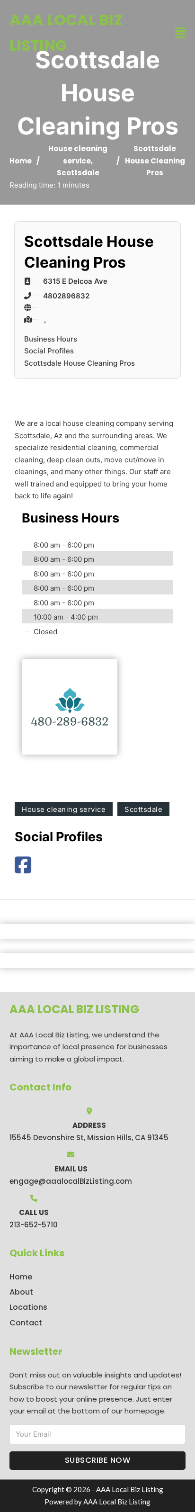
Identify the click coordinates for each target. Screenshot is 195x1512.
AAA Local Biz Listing (66, 32)
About (21, 1292)
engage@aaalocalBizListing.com (70, 1181)
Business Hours (50, 338)
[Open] (180, 33)
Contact (25, 1322)
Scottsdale (78, 173)
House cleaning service (64, 809)
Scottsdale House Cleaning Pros (79, 363)
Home (20, 161)
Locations (28, 1307)
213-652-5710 (33, 1225)
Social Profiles (49, 350)
